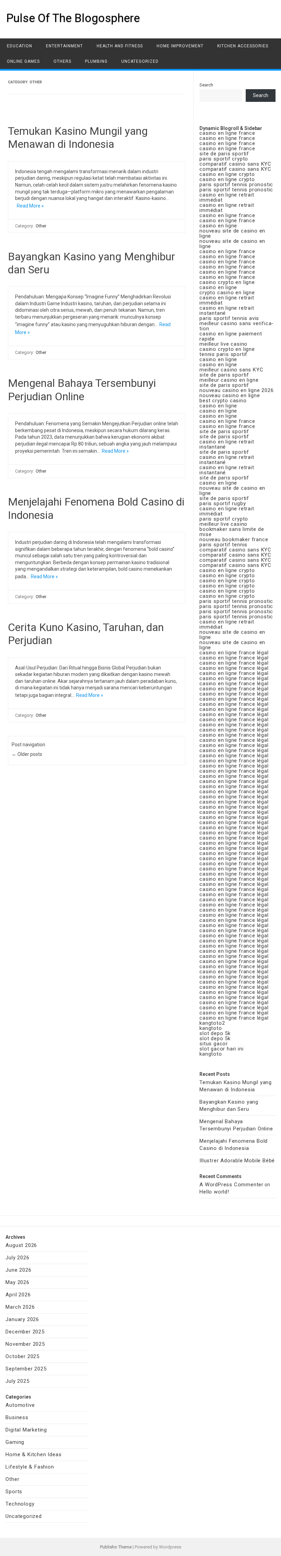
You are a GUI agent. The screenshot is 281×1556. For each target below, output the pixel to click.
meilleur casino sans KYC (231, 370)
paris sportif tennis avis (229, 318)
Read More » (30, 206)
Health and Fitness (120, 46)
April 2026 (17, 1295)
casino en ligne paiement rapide (230, 336)
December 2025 (24, 1332)
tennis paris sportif (223, 354)
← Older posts (27, 754)
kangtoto (210, 1028)
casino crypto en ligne (227, 282)
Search (206, 84)
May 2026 (17, 1282)
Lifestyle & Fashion (29, 1467)
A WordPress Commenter (231, 1184)
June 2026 (18, 1270)
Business (16, 1417)
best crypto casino (222, 400)
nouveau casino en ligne (229, 395)
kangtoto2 (212, 1023)
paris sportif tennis (223, 545)
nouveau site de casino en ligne (232, 233)
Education (19, 46)
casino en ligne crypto (227, 174)
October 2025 (22, 1356)
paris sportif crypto (223, 159)
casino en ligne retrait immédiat (226, 197)
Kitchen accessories (242, 46)
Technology (19, 1504)
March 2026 (20, 1307)
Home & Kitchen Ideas (33, 1454)
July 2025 (17, 1381)
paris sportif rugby (222, 503)
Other (41, 225)
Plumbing (96, 61)
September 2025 (25, 1369)
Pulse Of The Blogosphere (73, 18)
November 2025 (25, 1344)
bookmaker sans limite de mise (231, 531)
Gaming (14, 1442)
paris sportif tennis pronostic (236, 184)
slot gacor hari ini (221, 1049)
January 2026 (22, 1319)
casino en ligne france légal (233, 653)
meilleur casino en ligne (228, 380)
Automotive (20, 1405)
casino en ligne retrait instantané (226, 310)
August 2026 (21, 1245)
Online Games (23, 61)
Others (62, 61)
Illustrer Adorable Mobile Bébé (237, 1160)
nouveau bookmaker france (233, 539)
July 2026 (17, 1258)
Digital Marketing (26, 1430)
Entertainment (64, 46)
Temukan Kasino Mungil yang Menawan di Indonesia (78, 137)
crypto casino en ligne (227, 292)
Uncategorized (140, 61)
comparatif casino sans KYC (235, 164)
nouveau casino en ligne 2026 (236, 390)
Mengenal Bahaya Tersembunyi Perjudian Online (82, 390)
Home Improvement (180, 46)
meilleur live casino (223, 344)
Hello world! (214, 1192)
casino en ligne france (227, 133)
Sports (13, 1491)
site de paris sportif (224, 154)
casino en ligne (218, 226)
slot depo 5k (215, 1033)
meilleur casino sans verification (236, 326)
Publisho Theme (116, 1546)
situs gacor (213, 1044)
